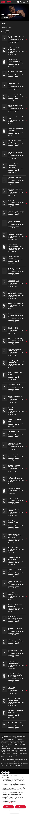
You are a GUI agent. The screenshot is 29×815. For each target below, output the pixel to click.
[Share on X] (2, 773)
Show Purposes (14, 811)
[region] (14, 794)
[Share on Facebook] (5, 773)
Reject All (8, 806)
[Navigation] (27, 2)
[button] (24, 2)
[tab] (6, 27)
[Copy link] (8, 772)
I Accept (20, 806)
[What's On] (18, 2)
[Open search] (21, 2)
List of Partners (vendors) (7, 802)
